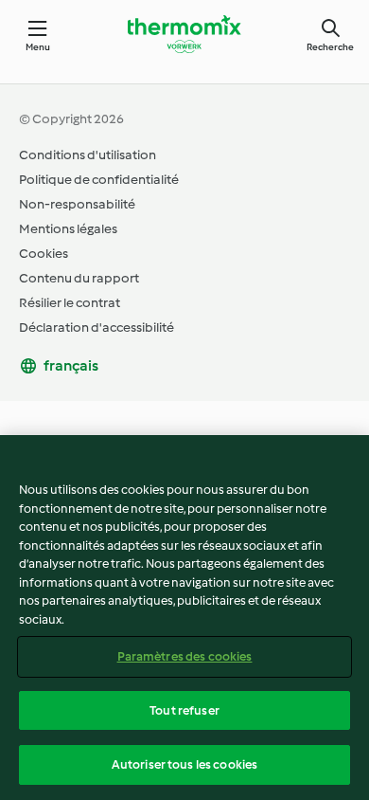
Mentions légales (68, 229)
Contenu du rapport (79, 278)
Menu (38, 47)
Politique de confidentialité (99, 180)
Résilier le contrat (69, 303)
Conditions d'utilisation (87, 155)
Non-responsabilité (77, 204)
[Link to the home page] (184, 34)
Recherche (330, 47)
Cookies (43, 253)
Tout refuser (184, 710)
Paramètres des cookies (185, 656)
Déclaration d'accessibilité (96, 327)
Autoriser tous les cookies (184, 764)
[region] (184, 617)
